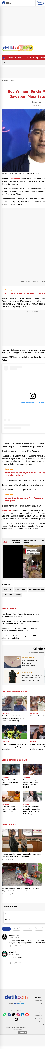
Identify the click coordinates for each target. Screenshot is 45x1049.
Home (10, 58)
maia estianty (20, 589)
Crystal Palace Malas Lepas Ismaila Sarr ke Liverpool (10, 782)
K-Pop (35, 58)
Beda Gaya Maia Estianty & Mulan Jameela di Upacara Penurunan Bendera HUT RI (19, 630)
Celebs (18, 58)
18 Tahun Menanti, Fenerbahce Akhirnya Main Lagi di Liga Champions (14, 746)
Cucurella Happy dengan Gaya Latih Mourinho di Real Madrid (30, 783)
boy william (7, 589)
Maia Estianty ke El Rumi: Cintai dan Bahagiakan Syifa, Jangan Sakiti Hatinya (20, 622)
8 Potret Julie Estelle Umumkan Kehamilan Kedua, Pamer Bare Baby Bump (31, 810)
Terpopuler (8, 63)
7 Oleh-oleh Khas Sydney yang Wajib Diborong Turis (9, 809)
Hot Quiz (27, 58)
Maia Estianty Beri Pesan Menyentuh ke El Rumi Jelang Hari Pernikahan (20, 637)
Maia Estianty (8, 510)
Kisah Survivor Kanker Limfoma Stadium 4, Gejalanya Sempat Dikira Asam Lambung (14, 718)
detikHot (5, 81)
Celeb (13, 81)
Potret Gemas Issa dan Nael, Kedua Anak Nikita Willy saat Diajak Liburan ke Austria (20, 890)
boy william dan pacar (12, 595)
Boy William (15, 178)
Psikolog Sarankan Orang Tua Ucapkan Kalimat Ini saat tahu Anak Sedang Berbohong (21, 855)
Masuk (40, 3)
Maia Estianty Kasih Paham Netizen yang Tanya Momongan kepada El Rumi (20, 615)
